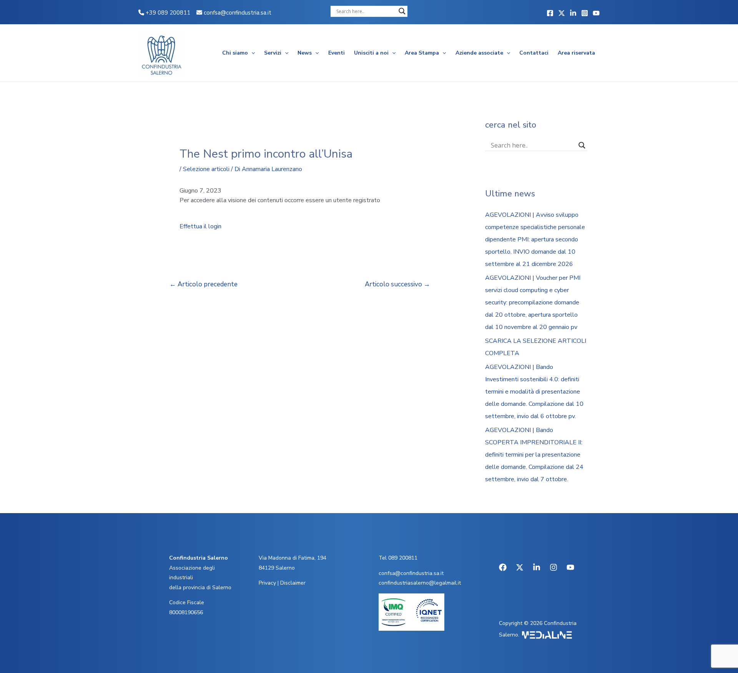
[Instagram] (584, 13)
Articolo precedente (204, 284)
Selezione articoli (206, 169)
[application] (251, 53)
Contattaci (534, 52)
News (305, 52)
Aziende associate (479, 52)
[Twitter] (561, 13)
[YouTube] (596, 13)
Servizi (272, 52)
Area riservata (576, 52)
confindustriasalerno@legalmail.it (420, 583)
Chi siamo (235, 52)
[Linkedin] (573, 13)
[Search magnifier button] (402, 11)
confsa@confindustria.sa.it (237, 13)
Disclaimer (293, 583)
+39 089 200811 (167, 13)
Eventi (336, 52)
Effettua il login (200, 226)
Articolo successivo (397, 284)
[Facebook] (550, 13)
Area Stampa (422, 52)
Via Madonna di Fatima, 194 (292, 558)
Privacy (267, 583)
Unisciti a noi (371, 52)
